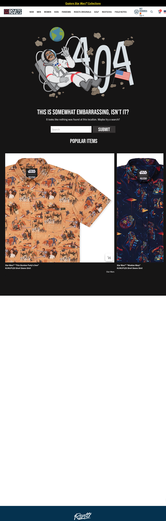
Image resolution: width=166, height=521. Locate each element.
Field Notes (121, 12)
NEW (32, 12)
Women (47, 12)
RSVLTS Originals (82, 12)
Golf (96, 12)
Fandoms (66, 12)
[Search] (151, 12)
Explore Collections (83, 3)
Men (39, 12)
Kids (56, 12)
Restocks (107, 12)
